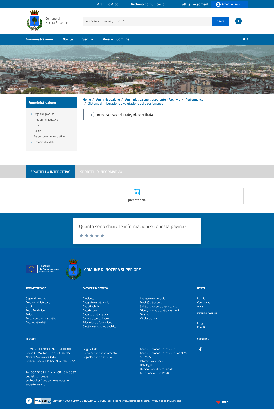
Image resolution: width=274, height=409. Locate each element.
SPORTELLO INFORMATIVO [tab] (101, 171)
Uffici (37, 125)
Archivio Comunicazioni (149, 4)
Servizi (87, 39)
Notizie (201, 298)
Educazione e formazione (97, 322)
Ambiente (88, 298)
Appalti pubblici (91, 306)
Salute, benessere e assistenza (158, 306)
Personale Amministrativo (49, 136)
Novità (67, 39)
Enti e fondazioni (35, 310)
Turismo (144, 314)
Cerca (220, 21)
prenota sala (137, 199)
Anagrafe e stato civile (96, 302)
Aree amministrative (46, 119)
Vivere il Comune (116, 39)
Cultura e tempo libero (96, 318)
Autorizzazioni (91, 310)
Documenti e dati (44, 142)
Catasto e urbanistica (95, 314)
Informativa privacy (151, 361)
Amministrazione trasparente (157, 349)
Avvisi (200, 306)
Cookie (162, 400)
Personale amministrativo (41, 318)
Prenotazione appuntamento (100, 353)
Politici (37, 131)
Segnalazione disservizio (97, 357)
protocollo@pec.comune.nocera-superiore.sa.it (48, 382)
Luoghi (201, 323)
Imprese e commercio (152, 298)
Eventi (201, 327)
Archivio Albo (107, 4)
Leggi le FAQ (90, 349)
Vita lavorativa (148, 318)
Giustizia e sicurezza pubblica (99, 326)
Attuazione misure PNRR (154, 373)
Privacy (154, 400)
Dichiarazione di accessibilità (156, 369)
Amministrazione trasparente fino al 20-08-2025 (164, 355)
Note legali (146, 365)
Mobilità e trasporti (151, 302)
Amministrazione (39, 39)
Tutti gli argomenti (195, 4)
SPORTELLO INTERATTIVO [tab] (50, 171)
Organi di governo (44, 114)
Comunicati (203, 302)
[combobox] (147, 21)
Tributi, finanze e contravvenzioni (159, 310)
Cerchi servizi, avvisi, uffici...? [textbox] (104, 21)
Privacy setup (174, 400)
